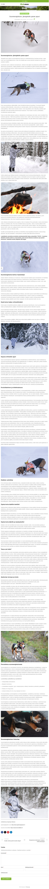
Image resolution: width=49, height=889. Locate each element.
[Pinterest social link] (25, 1)
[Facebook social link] (22, 1)
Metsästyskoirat (24, 13)
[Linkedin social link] (26, 1)
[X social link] (23, 1)
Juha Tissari (23, 19)
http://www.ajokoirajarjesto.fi (18, 824)
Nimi (2, 867)
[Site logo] (24, 4)
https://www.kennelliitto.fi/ (17, 827)
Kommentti (4, 853)
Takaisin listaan (24, 840)
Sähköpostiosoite (29, 867)
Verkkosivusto (4, 872)
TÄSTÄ (39, 236)
